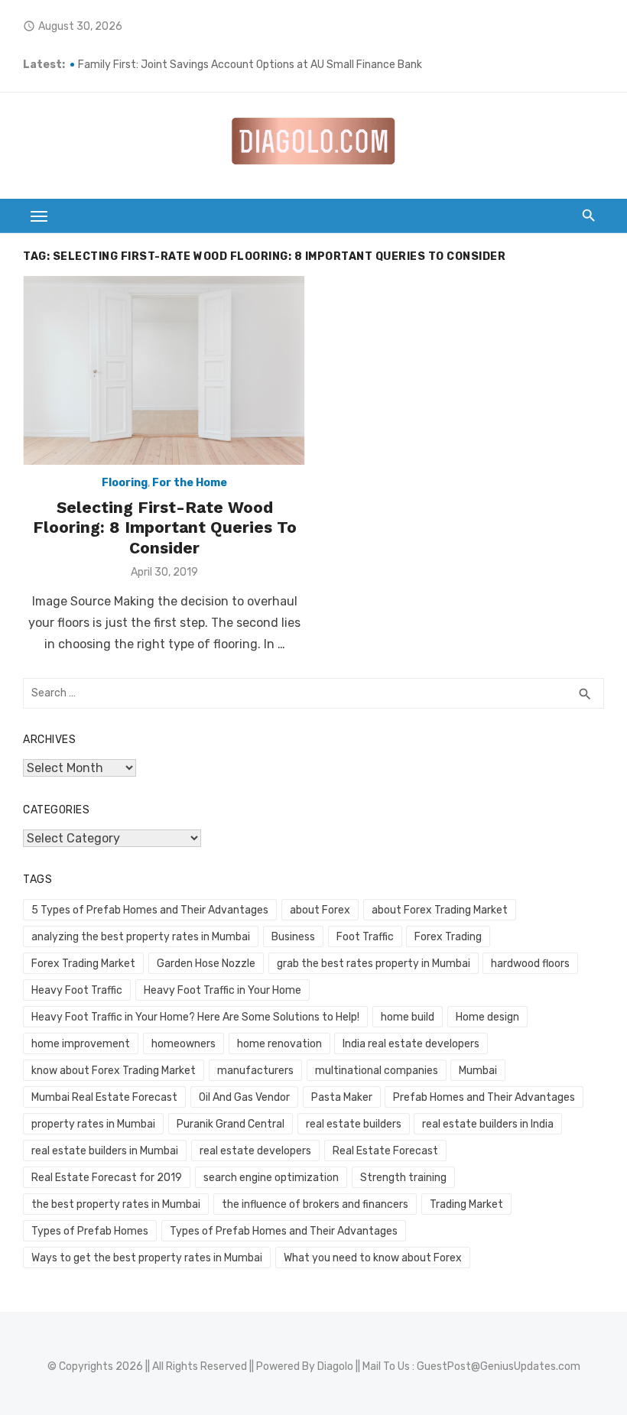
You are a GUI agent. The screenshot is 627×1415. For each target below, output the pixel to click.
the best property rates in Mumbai (115, 1204)
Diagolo (335, 1366)
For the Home (189, 482)
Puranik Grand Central (230, 1124)
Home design (487, 1017)
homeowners (183, 1043)
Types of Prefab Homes (89, 1231)
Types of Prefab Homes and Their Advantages (284, 1231)
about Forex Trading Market (440, 910)
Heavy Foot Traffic (76, 990)
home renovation (279, 1043)
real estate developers (255, 1150)
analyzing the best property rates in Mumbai (140, 936)
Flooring (125, 482)
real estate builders (353, 1124)
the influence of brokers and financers (315, 1204)
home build (407, 1017)
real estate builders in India (488, 1124)
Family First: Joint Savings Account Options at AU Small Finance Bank (251, 64)
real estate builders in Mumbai (104, 1150)
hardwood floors (530, 963)
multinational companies (376, 1070)
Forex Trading (448, 936)
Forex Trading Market (83, 963)
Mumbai (478, 1070)
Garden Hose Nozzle (206, 963)
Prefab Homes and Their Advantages (484, 1097)
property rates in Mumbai (93, 1124)
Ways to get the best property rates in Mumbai (146, 1257)
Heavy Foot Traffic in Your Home (222, 990)
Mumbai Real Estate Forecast (104, 1097)
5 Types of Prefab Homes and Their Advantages (149, 910)
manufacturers (255, 1070)
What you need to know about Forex (373, 1257)
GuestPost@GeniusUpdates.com (498, 1366)
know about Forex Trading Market (113, 1070)
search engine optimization (271, 1177)
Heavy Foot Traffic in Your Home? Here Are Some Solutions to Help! (195, 1017)
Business (293, 936)
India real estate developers (411, 1043)
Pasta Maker (341, 1097)
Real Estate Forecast (385, 1150)
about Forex (320, 910)
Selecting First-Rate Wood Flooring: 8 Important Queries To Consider (165, 527)
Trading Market (466, 1204)
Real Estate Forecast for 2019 (106, 1177)
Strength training (403, 1177)
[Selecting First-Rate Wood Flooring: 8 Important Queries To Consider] (164, 370)
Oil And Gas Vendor (244, 1097)
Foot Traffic (365, 936)
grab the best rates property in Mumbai (373, 963)
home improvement (80, 1043)
